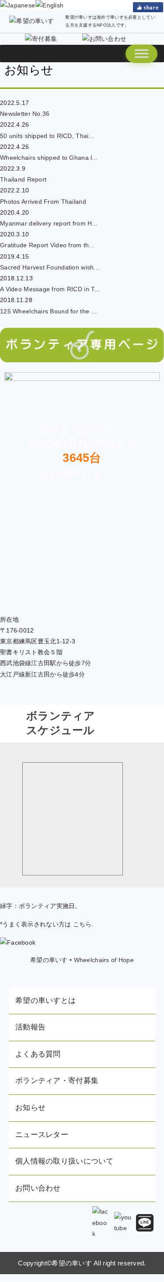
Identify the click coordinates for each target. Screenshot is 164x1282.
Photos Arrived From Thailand (43, 201)
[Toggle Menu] (141, 53)
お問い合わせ (38, 1188)
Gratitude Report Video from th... (47, 245)
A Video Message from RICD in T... (50, 289)
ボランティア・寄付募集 (56, 1081)
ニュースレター (41, 1135)
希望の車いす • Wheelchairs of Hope (82, 959)
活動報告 (30, 1027)
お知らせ (30, 1108)
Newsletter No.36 (24, 113)
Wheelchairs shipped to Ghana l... (49, 157)
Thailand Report (23, 179)
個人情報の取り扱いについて (64, 1161)
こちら (82, 924)
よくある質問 (38, 1054)
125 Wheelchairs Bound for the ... (48, 311)
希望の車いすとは (45, 1000)
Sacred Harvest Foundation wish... (49, 267)
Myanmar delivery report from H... (49, 223)
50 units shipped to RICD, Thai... (47, 135)
